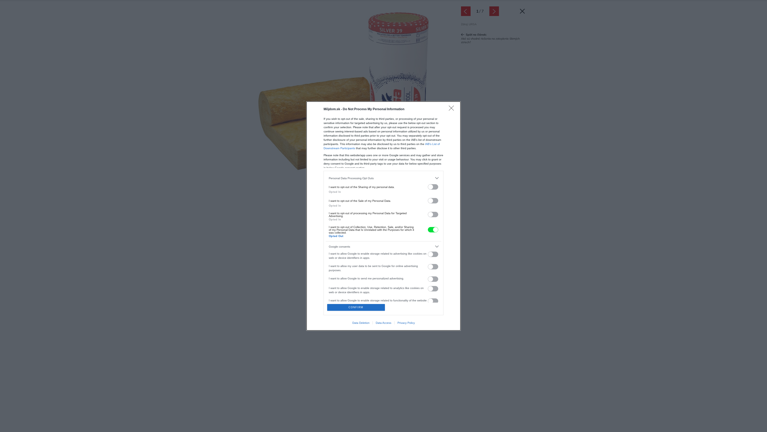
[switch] (433, 187)
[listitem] (383, 178)
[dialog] (383, 216)
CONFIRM (356, 307)
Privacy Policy (406, 322)
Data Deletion (361, 322)
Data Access (383, 322)
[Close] (452, 109)
